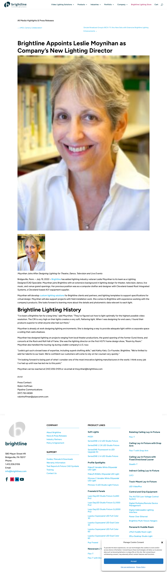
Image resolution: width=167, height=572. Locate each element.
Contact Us (51, 473)
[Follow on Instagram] (12, 479)
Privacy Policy (140, 567)
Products (81, 5)
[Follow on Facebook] (7, 479)
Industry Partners (54, 439)
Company (121, 5)
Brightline (56, 279)
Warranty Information (56, 463)
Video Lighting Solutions (61, 5)
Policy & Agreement (55, 443)
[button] (162, 542)
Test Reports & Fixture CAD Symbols (63, 466)
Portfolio (108, 5)
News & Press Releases (57, 436)
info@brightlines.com (15, 471)
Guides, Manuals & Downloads (60, 459)
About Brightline (54, 432)
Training (50, 470)
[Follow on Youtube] (22, 479)
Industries (95, 5)
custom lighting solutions (52, 295)
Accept (134, 561)
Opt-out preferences (128, 567)
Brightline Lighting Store (141, 5)
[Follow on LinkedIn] (17, 479)
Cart (156, 5)
